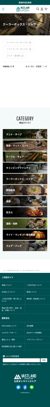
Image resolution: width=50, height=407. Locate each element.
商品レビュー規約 (8, 339)
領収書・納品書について (36, 298)
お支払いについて (8, 292)
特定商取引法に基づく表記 (12, 346)
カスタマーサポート (9, 332)
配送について (32, 292)
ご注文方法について (34, 285)
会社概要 (30, 326)
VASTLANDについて (9, 326)
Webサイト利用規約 (34, 332)
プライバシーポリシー (35, 339)
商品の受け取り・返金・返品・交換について (12, 309)
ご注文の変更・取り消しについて (12, 299)
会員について (7, 285)
